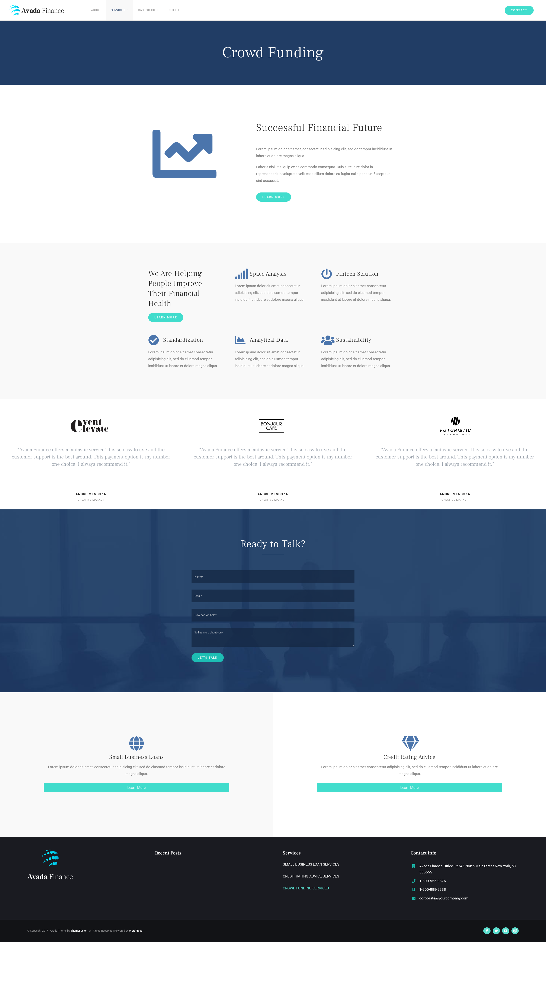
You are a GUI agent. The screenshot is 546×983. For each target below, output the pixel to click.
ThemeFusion (79, 930)
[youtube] (505, 930)
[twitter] (496, 930)
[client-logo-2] (455, 414)
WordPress (135, 930)
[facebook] (487, 930)
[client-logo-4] (91, 414)
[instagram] (515, 930)
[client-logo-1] (273, 414)
